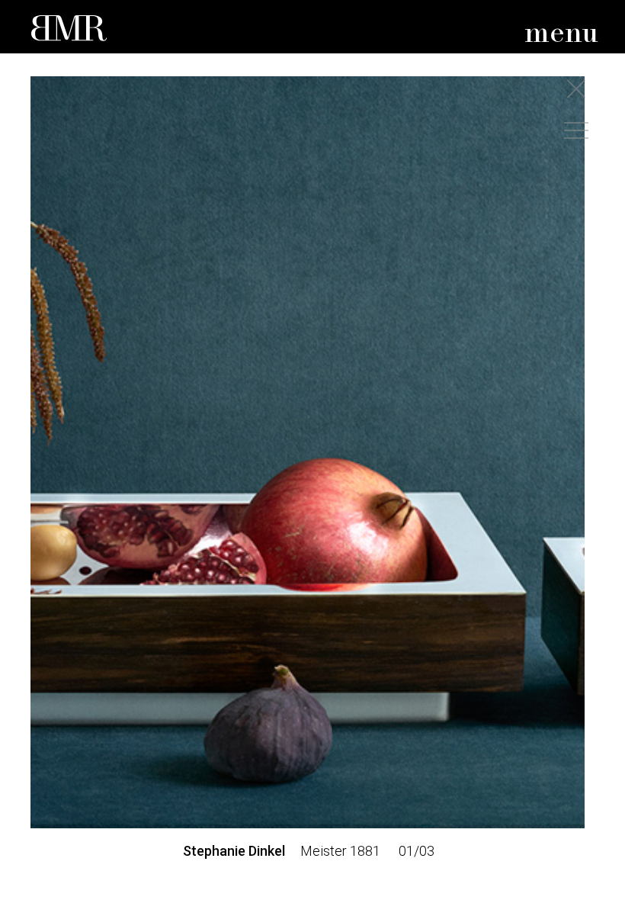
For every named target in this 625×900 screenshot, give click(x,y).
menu (561, 34)
